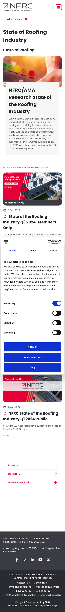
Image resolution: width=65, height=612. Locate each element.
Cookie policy (42, 591)
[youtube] (40, 559)
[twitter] (48, 559)
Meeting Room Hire (51, 595)
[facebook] (17, 559)
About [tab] (53, 250)
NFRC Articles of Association (21, 595)
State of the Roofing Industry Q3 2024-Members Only (29, 222)
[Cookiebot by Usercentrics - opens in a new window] (47, 242)
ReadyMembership (46, 605)
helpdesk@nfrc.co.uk (14, 541)
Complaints (40, 582)
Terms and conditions (19, 586)
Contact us (23, 582)
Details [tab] (32, 250)
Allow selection (32, 357)
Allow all (32, 346)
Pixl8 (47, 602)
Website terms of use (47, 586)
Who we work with (17, 19)
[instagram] (24, 559)
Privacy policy (23, 591)
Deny (32, 367)
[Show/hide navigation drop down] (58, 7)
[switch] (56, 313)
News (6, 435)
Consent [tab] (11, 250)
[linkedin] (32, 559)
